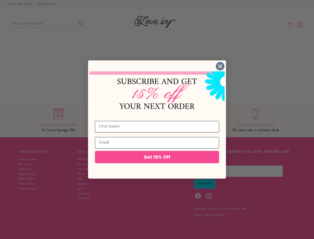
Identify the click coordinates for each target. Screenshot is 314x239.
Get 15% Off (157, 157)
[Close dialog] (220, 66)
